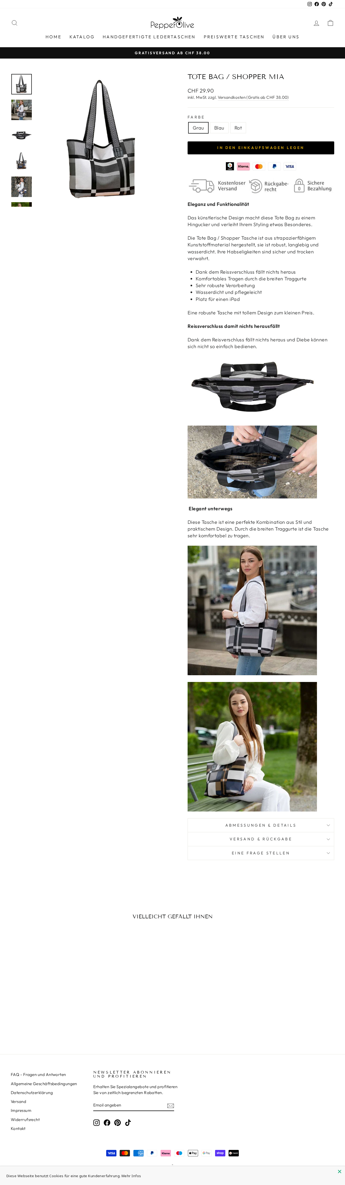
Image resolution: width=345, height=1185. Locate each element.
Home (53, 36)
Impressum (21, 1110)
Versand (18, 1101)
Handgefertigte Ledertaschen (149, 36)
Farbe (196, 117)
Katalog (82, 36)
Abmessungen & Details (261, 825)
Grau (198, 128)
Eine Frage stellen (261, 853)
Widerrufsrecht (25, 1119)
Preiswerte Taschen (234, 36)
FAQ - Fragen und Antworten (38, 1074)
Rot (238, 128)
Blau (219, 128)
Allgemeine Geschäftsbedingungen (44, 1083)
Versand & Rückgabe (261, 839)
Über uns (285, 36)
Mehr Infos (131, 1175)
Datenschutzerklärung (32, 1092)
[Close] (339, 1171)
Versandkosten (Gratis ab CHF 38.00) (253, 97)
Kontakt (18, 1128)
